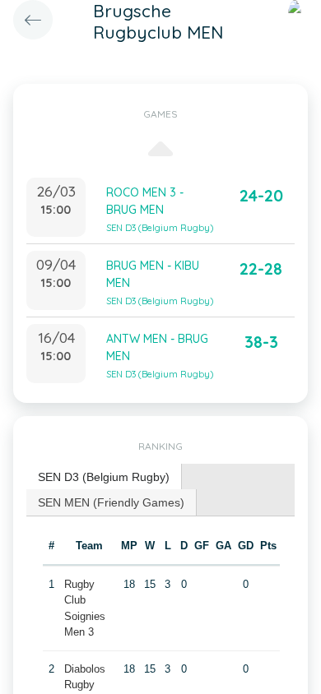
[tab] (104, 477)
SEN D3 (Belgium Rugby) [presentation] (104, 476)
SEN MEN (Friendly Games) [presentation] (111, 502)
